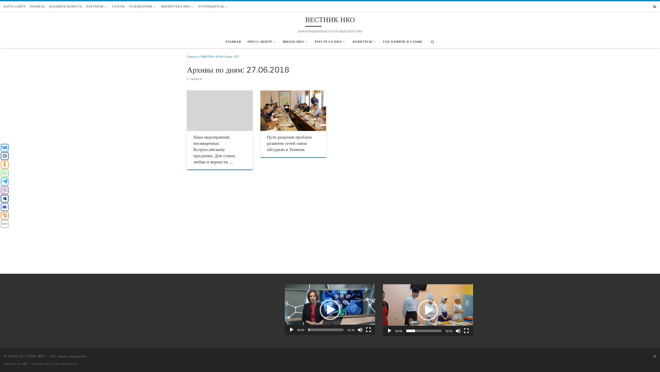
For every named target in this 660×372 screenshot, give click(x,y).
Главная (191, 57)
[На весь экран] (368, 329)
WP (24, 364)
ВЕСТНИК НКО (32, 356)
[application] (330, 309)
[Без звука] (360, 329)
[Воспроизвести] (291, 329)
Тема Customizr (64, 364)
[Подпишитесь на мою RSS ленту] (654, 6)
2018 (219, 57)
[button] (330, 309)
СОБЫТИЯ (206, 57)
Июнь (228, 57)
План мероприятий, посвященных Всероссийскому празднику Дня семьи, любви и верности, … (214, 149)
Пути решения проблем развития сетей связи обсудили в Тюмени (289, 143)
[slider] (325, 330)
